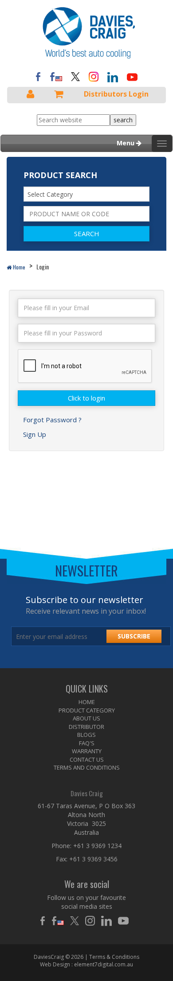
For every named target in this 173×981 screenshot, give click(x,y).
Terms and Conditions (87, 767)
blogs (86, 735)
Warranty (87, 751)
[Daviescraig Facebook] (38, 76)
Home (18, 267)
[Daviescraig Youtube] (132, 76)
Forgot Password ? (52, 419)
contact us (87, 759)
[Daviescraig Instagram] (93, 76)
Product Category (87, 710)
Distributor (86, 727)
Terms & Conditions (114, 957)
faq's (86, 743)
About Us (86, 718)
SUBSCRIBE (134, 636)
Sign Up (34, 434)
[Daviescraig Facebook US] (56, 76)
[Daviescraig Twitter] (75, 76)
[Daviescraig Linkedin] (108, 920)
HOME (87, 702)
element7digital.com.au (103, 964)
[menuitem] (86, 702)
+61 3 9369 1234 (97, 845)
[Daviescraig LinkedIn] (112, 76)
